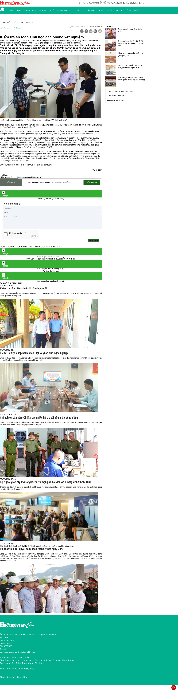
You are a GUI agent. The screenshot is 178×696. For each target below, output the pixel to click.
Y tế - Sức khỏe (89, 10)
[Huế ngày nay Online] (15, 5)
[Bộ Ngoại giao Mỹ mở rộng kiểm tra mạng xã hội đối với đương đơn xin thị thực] (49, 516)
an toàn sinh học (13, 177)
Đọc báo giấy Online (130, 3)
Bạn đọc (137, 10)
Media (19, 10)
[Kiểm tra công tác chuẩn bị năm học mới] (49, 323)
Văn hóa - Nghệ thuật (64, 10)
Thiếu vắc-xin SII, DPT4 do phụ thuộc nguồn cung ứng (28, 45)
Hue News (42, 10)
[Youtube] (108, 3)
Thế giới (128, 10)
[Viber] (95, 31)
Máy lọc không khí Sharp (117, 95)
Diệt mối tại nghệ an (113, 100)
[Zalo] (91, 31)
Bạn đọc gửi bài (116, 3)
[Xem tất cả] (144, 10)
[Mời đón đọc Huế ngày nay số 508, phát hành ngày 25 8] (110, 69)
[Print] (82, 31)
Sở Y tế (38, 177)
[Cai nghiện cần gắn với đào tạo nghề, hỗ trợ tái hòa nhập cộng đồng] (49, 452)
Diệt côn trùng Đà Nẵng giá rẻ (118, 91)
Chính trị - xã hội (30, 10)
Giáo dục (100, 10)
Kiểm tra (3, 177)
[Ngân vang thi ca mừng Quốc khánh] (110, 33)
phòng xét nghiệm (27, 177)
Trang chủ (6, 22)
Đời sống (110, 10)
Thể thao (119, 10)
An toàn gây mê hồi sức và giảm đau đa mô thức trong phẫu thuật (39, 50)
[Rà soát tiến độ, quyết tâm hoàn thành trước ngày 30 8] (49, 588)
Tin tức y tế (29, 22)
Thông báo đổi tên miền (13, 677)
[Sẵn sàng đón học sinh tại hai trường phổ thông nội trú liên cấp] (110, 81)
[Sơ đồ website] (101, 3)
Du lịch (78, 10)
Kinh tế (51, 10)
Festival (11, 10)
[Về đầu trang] (173, 687)
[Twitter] (100, 31)
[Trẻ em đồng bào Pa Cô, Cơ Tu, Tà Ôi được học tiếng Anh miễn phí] (110, 45)
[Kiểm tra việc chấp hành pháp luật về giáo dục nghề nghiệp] (49, 387)
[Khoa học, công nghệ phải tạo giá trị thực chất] (110, 57)
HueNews (142, 3)
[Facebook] (104, 3)
